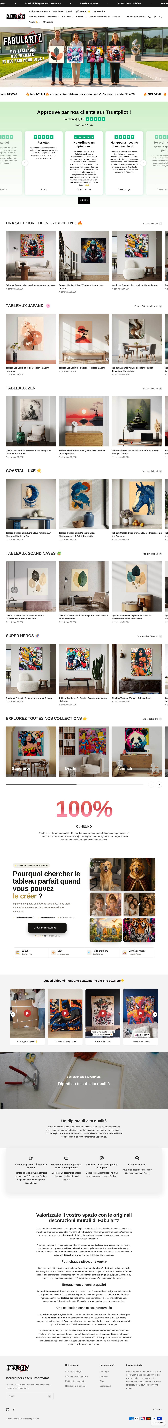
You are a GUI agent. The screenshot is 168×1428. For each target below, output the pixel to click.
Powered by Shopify (31, 1419)
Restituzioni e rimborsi (75, 1386)
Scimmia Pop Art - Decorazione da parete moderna (30, 285)
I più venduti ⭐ (82, 11)
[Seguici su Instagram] (7, 1409)
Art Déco (66, 17)
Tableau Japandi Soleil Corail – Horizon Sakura (82, 368)
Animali (80, 17)
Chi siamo (48, 22)
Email (146, 1173)
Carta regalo (105, 1386)
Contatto (103, 1376)
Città (115, 17)
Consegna (104, 1371)
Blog (102, 1381)
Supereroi (98, 11)
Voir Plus (84, 200)
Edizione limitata (37, 17)
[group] (84, 57)
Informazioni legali (73, 1371)
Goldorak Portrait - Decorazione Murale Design (135, 285)
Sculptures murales (38, 11)
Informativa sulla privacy (76, 1376)
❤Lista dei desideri (136, 17)
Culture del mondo (98, 17)
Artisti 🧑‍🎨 (33, 22)
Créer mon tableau (47, 927)
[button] (25, 163)
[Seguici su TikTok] (13, 1409)
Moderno (52, 17)
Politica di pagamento (75, 1381)
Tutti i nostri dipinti (62, 11)
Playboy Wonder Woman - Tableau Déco (131, 698)
